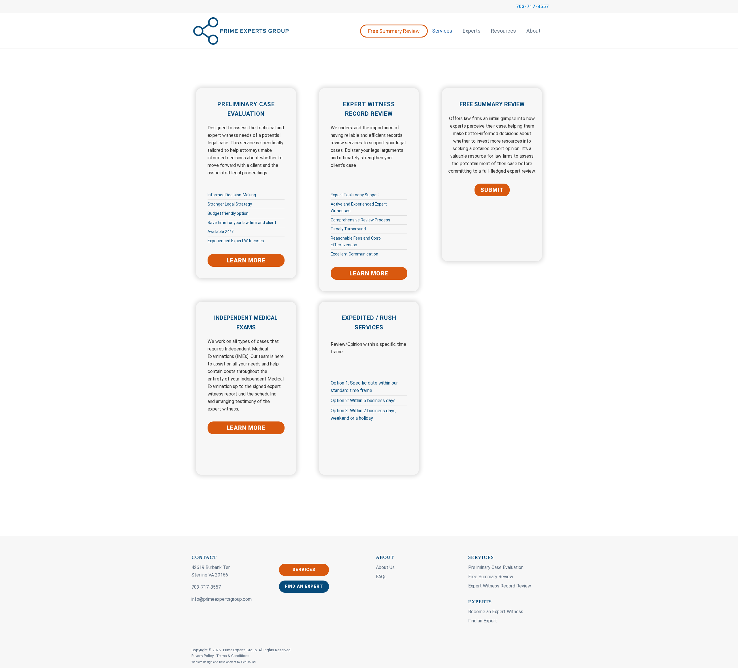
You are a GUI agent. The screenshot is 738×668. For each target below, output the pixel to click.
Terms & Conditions (232, 656)
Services (442, 31)
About (533, 31)
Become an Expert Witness (495, 611)
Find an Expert (304, 586)
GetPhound (248, 662)
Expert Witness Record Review (499, 586)
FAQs (381, 576)
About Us (385, 567)
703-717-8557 (532, 6)
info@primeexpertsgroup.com (221, 599)
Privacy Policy (202, 656)
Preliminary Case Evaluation (496, 567)
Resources (503, 31)
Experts (472, 31)
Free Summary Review (394, 31)
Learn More (246, 260)
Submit (492, 189)
